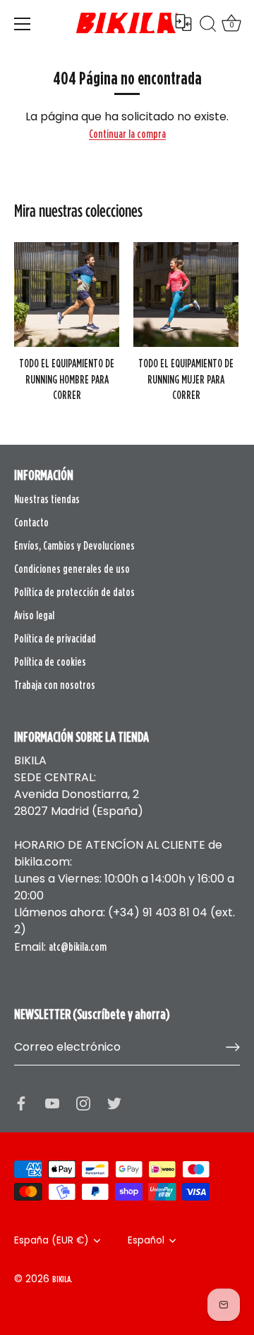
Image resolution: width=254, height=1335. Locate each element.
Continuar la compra (127, 133)
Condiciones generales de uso (72, 568)
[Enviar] (233, 1047)
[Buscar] (208, 26)
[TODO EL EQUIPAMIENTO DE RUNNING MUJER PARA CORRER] (185, 294)
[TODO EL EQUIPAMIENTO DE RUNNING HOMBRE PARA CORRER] (66, 294)
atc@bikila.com (78, 946)
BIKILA (61, 1279)
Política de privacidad (55, 638)
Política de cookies (50, 661)
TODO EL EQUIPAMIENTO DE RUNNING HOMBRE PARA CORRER (66, 379)
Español (146, 1240)
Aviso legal (34, 615)
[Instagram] (83, 1102)
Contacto (31, 522)
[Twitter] (114, 1102)
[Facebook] (21, 1102)
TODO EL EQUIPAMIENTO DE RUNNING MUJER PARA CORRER (186, 379)
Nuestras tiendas (47, 499)
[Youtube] (52, 1102)
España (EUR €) (51, 1240)
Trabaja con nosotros (54, 684)
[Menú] (22, 23)
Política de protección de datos (74, 591)
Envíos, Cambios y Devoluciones (74, 545)
